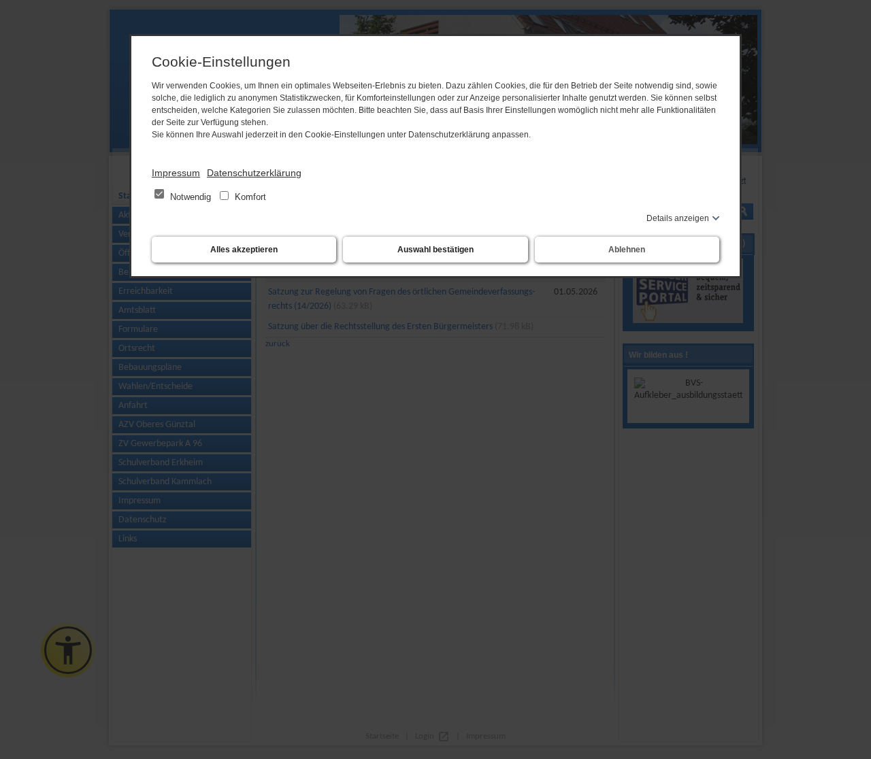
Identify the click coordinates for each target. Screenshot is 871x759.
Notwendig (190, 197)
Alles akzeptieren (244, 249)
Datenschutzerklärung (254, 172)
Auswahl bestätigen (435, 249)
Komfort (249, 197)
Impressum (176, 172)
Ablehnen (626, 249)
